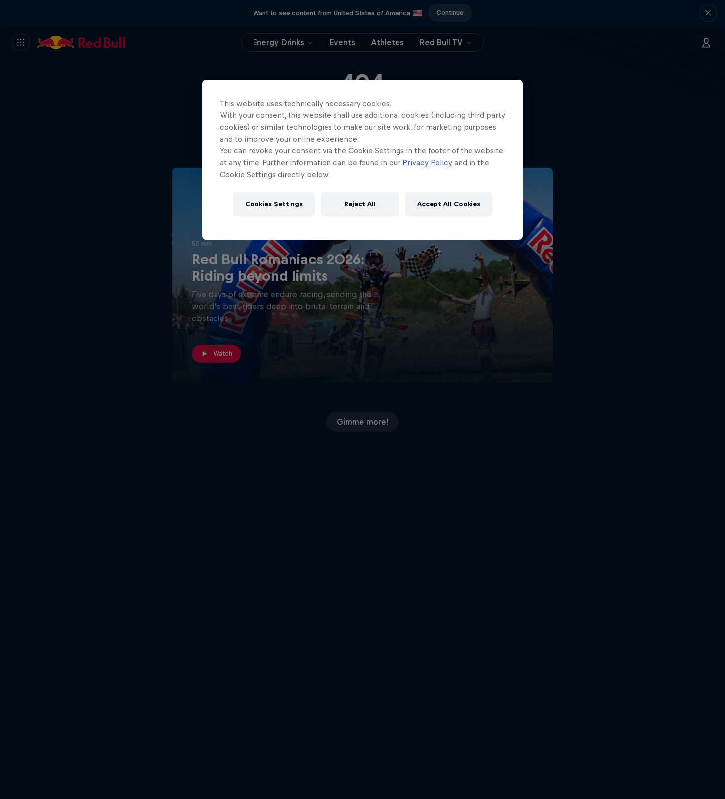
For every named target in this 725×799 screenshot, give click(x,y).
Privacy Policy (427, 162)
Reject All (360, 204)
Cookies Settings (274, 204)
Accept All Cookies (448, 204)
